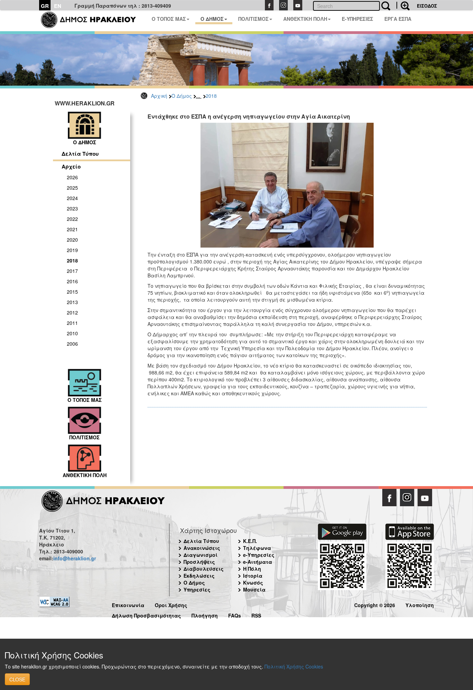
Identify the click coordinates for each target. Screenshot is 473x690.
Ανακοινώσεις (202, 547)
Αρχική (159, 95)
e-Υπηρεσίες (259, 554)
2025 (72, 187)
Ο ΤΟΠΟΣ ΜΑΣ (169, 18)
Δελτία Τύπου (80, 153)
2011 (72, 322)
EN (57, 6)
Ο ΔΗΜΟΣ (212, 18)
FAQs (234, 614)
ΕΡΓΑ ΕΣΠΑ (397, 18)
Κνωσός (253, 582)
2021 (72, 229)
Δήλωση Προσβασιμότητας (146, 614)
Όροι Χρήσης (171, 604)
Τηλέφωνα (257, 547)
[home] (92, 20)
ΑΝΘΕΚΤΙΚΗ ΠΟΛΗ (305, 18)
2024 (72, 198)
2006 (72, 343)
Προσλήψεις (199, 561)
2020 (72, 239)
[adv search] (403, 5)
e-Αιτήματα (257, 561)
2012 (72, 312)
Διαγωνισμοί (200, 554)
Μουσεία (254, 589)
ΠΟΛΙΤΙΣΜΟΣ (253, 18)
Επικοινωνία (128, 604)
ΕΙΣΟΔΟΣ (427, 5)
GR (45, 6)
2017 (72, 270)
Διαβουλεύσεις (204, 568)
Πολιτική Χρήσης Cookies (294, 666)
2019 (72, 250)
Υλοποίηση (419, 604)
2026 (72, 177)
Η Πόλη (252, 568)
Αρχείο (71, 166)
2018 (211, 95)
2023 (72, 208)
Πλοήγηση (204, 614)
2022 (72, 218)
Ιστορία (252, 575)
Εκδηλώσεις (199, 575)
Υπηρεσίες (197, 589)
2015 (72, 291)
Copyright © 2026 (374, 604)
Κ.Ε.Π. (250, 540)
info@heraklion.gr (74, 558)
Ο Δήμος (181, 95)
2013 (72, 302)
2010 (72, 333)
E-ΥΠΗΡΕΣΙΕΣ (357, 18)
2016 (72, 281)
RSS (256, 614)
